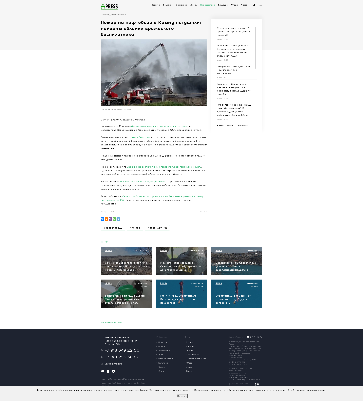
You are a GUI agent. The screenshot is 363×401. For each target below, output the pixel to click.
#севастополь (113, 227)
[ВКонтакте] (102, 219)
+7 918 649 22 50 (122, 350)
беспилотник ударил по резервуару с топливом (159, 126)
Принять (182, 396)
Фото (189, 363)
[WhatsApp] (114, 219)
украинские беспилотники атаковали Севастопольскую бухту (164, 166)
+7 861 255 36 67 (122, 357)
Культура (223, 5)
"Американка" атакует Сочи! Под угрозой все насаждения (233, 70)
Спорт (244, 5)
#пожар (135, 227)
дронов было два (139, 137)
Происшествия (207, 5)
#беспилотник (157, 227)
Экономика (181, 5)
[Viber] (110, 219)
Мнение (190, 350)
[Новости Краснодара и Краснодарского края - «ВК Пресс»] (109, 7)
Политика (168, 5)
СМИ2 (104, 242)
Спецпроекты (193, 354)
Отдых (234, 5)
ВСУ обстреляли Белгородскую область (143, 181)
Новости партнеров (196, 359)
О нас (189, 371)
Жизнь (193, 5)
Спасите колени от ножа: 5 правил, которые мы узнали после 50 (233, 31)
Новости (156, 5)
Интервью (191, 346)
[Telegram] (118, 219)
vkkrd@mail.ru (113, 363)
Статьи (189, 342)
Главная (105, 14)
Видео (189, 367)
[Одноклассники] (106, 219)
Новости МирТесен (112, 322)
